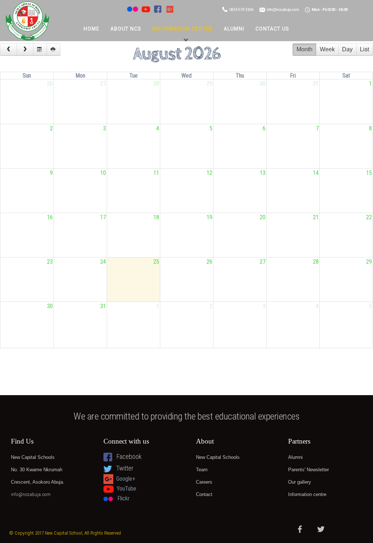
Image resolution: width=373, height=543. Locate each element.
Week (327, 49)
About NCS (125, 29)
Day (347, 49)
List (364, 49)
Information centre (182, 29)
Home (91, 29)
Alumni (234, 29)
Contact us (272, 29)
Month (305, 49)
